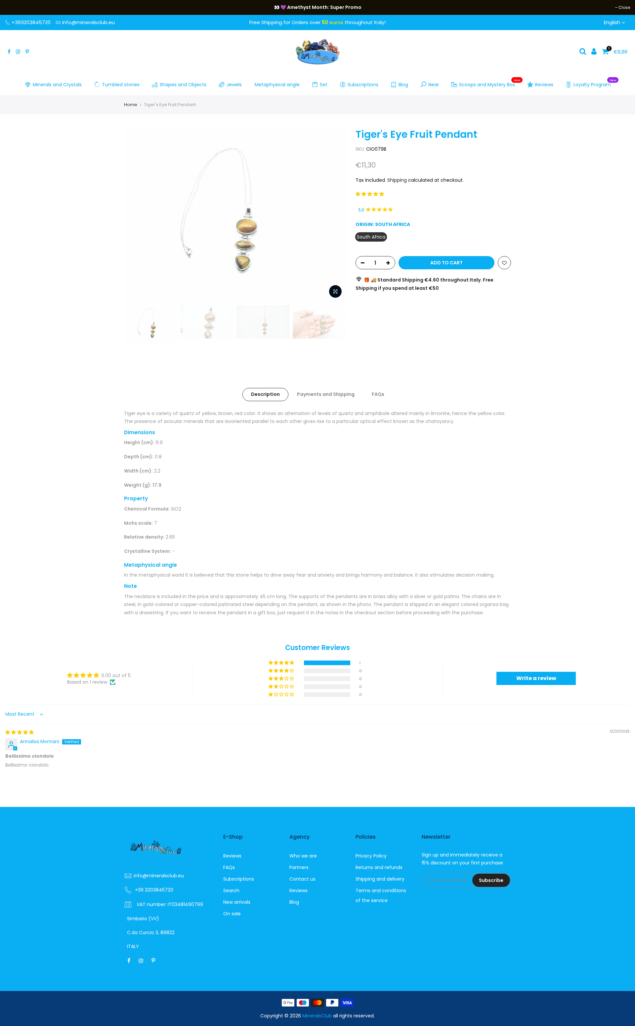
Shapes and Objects (183, 84)
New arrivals (236, 902)
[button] (370, 194)
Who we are (303, 856)
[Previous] (135, 214)
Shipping (397, 180)
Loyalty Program (594, 83)
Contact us (302, 879)
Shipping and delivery (380, 879)
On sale (232, 913)
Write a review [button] (536, 678)
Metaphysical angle (277, 84)
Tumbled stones (121, 84)
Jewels (234, 84)
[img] (19, 732)
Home (130, 104)
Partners (299, 867)
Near (433, 84)
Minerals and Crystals (57, 84)
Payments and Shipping (326, 394)
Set (323, 84)
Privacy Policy (371, 856)
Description (265, 394)
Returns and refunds (379, 867)
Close (14, 7)
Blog (403, 84)
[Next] (334, 214)
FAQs (378, 394)
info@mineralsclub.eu (88, 22)
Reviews (544, 84)
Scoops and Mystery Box (489, 83)
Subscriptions (363, 84)
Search (231, 890)
